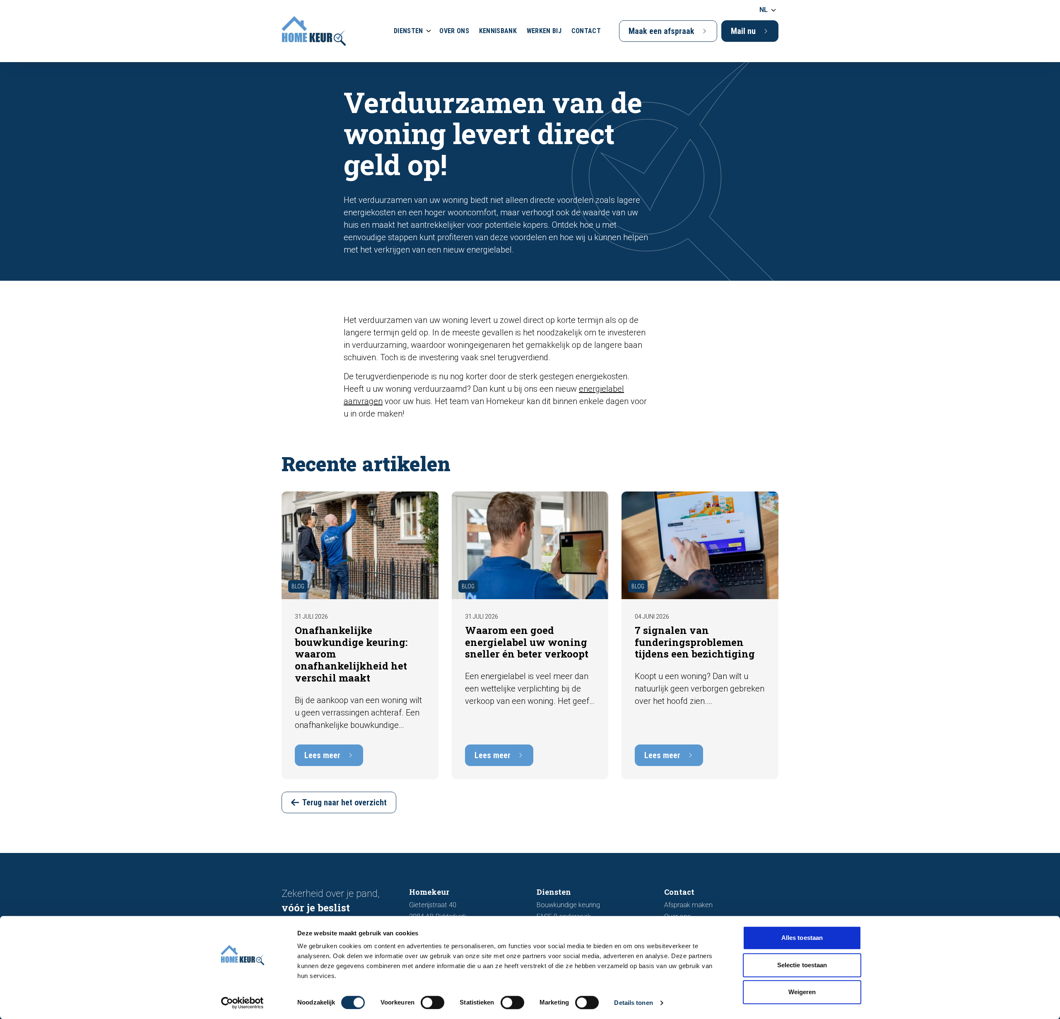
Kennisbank (498, 31)
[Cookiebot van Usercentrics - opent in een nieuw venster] (242, 1003)
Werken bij (544, 31)
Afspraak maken (688, 905)
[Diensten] (428, 31)
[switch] (432, 1002)
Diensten (408, 31)
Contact (586, 31)
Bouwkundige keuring (568, 905)
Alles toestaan (802, 937)
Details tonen (633, 1002)
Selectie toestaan (802, 964)
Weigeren (802, 991)
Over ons (454, 31)
